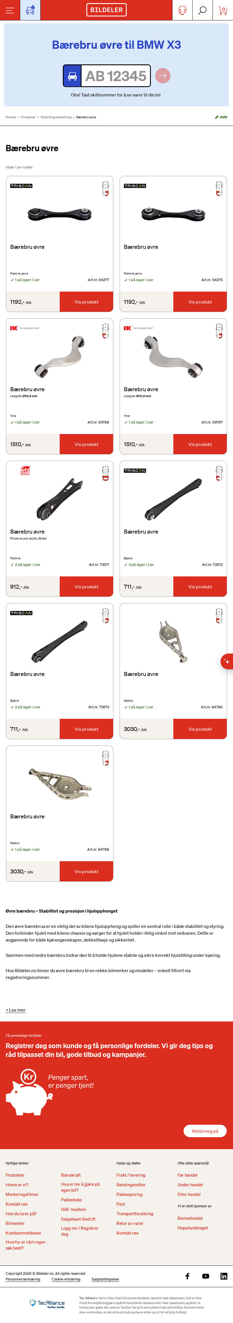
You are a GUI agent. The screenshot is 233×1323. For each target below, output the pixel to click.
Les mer (17, 1010)
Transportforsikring (134, 1213)
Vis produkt (86, 302)
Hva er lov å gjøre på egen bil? (80, 1187)
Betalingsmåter (131, 1184)
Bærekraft (71, 1175)
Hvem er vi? (17, 1184)
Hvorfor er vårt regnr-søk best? (26, 1245)
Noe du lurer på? (21, 1213)
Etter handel (189, 1194)
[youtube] (205, 1276)
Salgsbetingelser (105, 1279)
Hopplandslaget (193, 1228)
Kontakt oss (17, 1204)
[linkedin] (223, 1276)
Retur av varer (129, 1223)
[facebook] (187, 1276)
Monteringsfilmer (22, 1194)
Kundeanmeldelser (23, 1233)
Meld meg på (205, 1131)
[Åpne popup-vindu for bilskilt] (30, 10)
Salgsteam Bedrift (78, 1219)
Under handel (190, 1184)
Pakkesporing (129, 1194)
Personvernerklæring (23, 1279)
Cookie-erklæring (66, 1279)
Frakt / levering (130, 1175)
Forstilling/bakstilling (56, 117)
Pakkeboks (71, 1199)
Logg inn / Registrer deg (80, 1231)
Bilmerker (15, 1223)
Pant (120, 1204)
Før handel (187, 1175)
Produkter (28, 117)
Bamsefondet (190, 1218)
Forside (11, 117)
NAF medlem (73, 1209)
